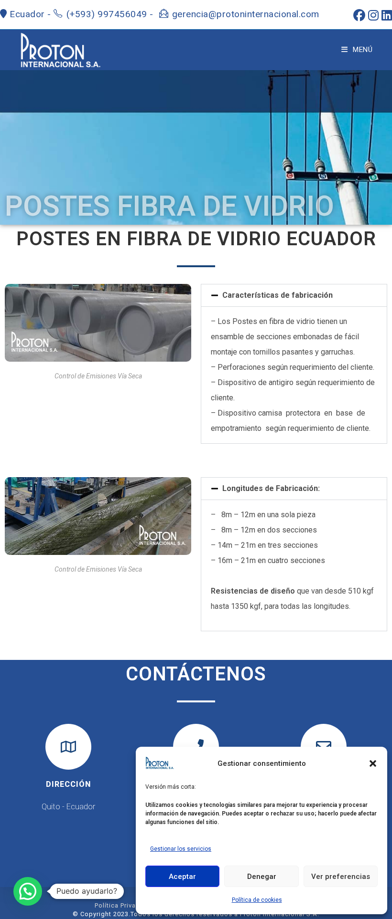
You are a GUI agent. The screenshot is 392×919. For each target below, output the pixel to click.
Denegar (261, 876)
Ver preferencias (340, 876)
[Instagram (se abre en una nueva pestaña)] (372, 15)
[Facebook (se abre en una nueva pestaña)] (357, 15)
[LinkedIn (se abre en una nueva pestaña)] (385, 15)
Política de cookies (257, 900)
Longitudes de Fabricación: (271, 488)
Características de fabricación (277, 295)
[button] (373, 763)
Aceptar (182, 876)
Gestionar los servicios (180, 849)
